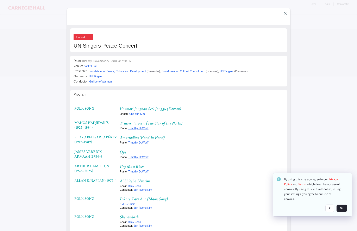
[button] (285, 13)
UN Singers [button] (226, 71)
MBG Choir (134, 186)
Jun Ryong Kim (143, 189)
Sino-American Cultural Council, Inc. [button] (183, 71)
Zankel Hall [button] (90, 66)
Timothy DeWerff (138, 128)
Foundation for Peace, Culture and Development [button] (117, 71)
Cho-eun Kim (137, 113)
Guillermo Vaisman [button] (100, 81)
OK (342, 208)
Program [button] (80, 94)
